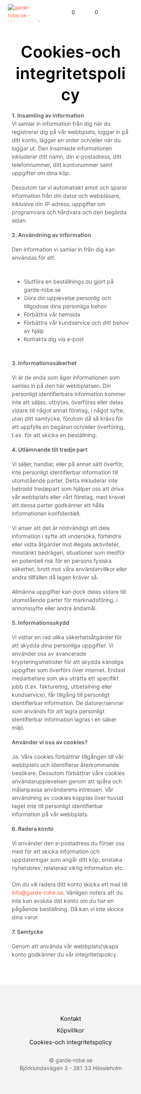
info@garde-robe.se (37, 892)
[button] (68, 12)
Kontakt (70, 1018)
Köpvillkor (70, 1030)
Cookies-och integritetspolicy (70, 1042)
